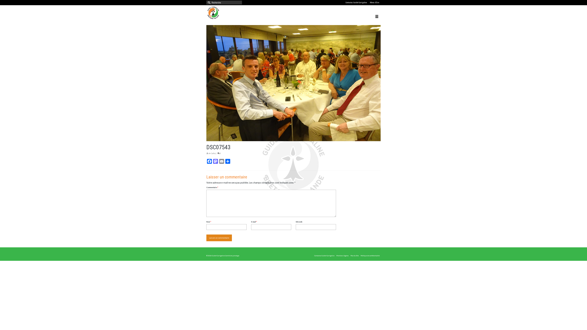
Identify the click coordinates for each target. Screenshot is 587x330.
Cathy (213, 153)
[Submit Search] (208, 2)
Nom (208, 222)
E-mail (254, 222)
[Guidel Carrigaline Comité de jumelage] (233, 12)
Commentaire (212, 187)
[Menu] (377, 16)
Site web (299, 222)
